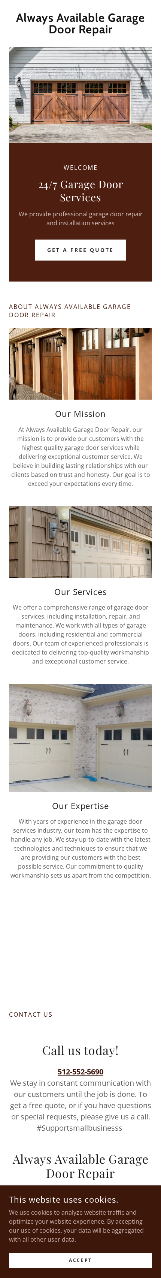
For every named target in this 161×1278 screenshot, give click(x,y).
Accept (80, 1260)
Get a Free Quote (80, 249)
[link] (80, 23)
